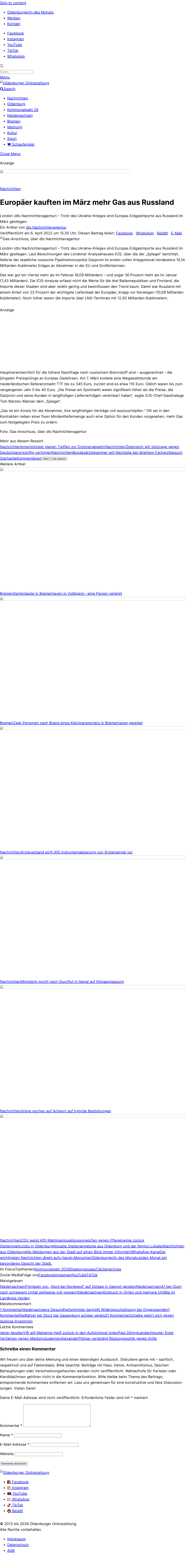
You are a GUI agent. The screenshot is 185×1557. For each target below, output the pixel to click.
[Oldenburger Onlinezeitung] (24, 1472)
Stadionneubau (83, 1269)
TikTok (12, 50)
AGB (11, 1550)
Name (6, 1435)
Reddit (162, 233)
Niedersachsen (20, 115)
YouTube (14, 45)
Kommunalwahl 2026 (52, 1269)
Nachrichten (17, 98)
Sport (12, 138)
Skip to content (13, 3)
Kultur (12, 133)
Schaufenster (23, 144)
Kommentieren (29, 458)
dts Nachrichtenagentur (46, 227)
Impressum (16, 1539)
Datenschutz (18, 1545)
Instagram (15, 39)
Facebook (15, 33)
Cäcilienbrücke (108, 1269)
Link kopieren (59, 458)
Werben (13, 18)
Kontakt (13, 24)
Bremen (13, 121)
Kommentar (11, 1425)
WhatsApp (16, 56)
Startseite (8, 458)
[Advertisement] (92, 340)
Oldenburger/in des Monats (30, 12)
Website (7, 1454)
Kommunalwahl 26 (22, 110)
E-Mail (176, 233)
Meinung (14, 127)
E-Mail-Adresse (14, 1444)
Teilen (46, 458)
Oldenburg (16, 104)
